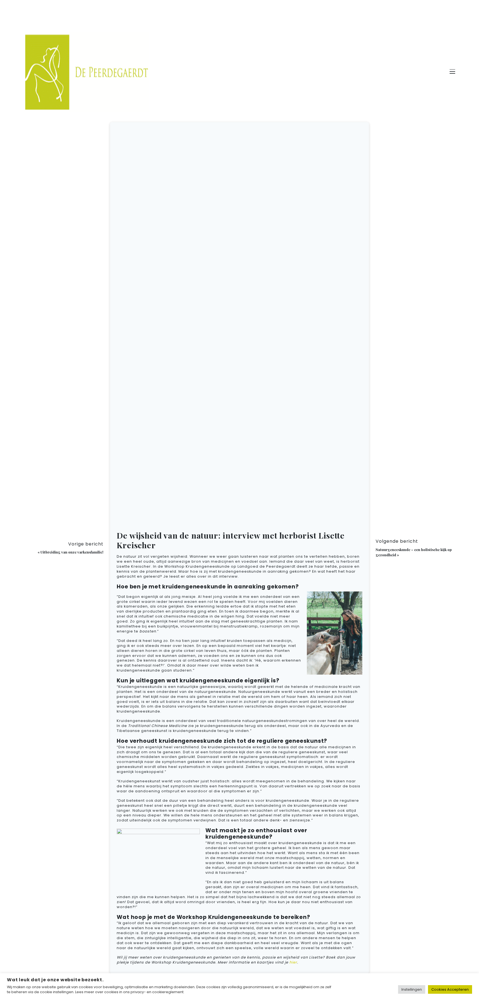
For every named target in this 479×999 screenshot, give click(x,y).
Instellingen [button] (411, 989)
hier (293, 962)
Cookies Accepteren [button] (450, 989)
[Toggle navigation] (452, 72)
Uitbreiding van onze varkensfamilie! (71, 552)
